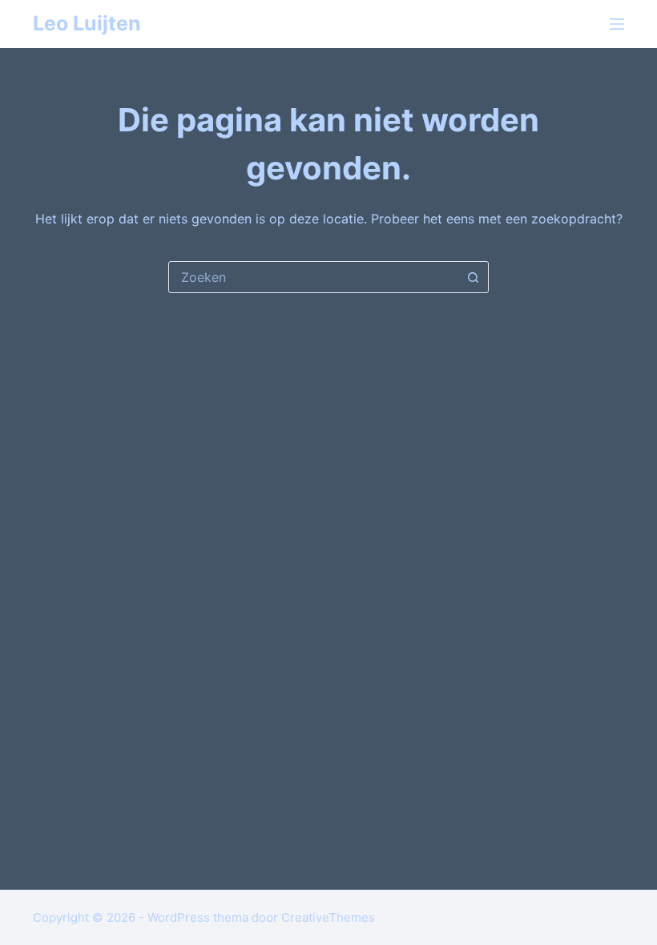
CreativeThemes (328, 917)
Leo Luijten (87, 23)
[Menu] (617, 24)
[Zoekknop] (472, 277)
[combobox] (313, 277)
